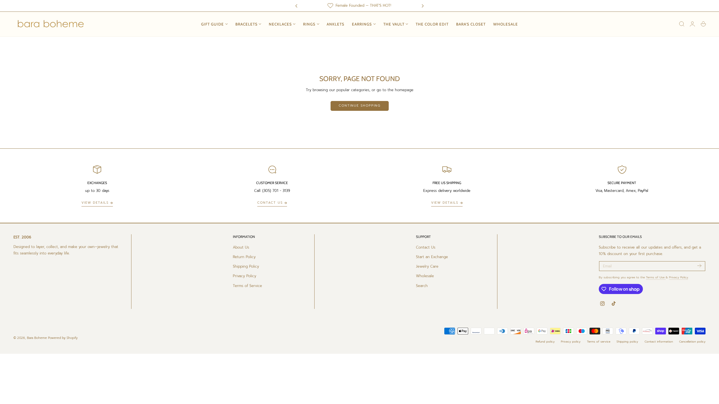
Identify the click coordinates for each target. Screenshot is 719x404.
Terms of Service (247, 285)
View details (95, 202)
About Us (241, 247)
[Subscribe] (699, 265)
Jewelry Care (427, 266)
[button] (681, 24)
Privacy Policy (244, 276)
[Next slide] (422, 5)
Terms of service (598, 341)
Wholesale (425, 276)
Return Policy (244, 257)
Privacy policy (571, 341)
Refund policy (545, 341)
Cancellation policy (692, 341)
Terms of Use (656, 277)
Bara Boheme (37, 338)
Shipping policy (627, 341)
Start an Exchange (432, 257)
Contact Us (425, 247)
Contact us (270, 202)
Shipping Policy (246, 266)
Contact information (659, 341)
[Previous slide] (296, 5)
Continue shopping (360, 105)
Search (422, 285)
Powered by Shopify (63, 338)
